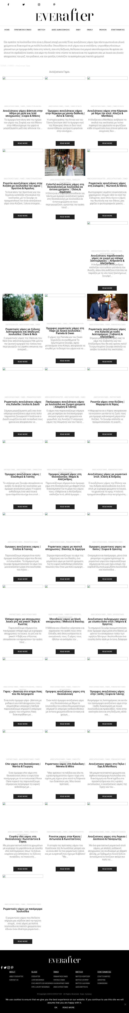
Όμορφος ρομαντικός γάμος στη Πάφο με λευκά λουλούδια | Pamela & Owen (65, 331)
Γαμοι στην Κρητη (76, 832)
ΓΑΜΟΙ (11, 66)
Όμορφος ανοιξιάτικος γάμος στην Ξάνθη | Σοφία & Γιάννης (107, 692)
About (12, 972)
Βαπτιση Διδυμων (83, 983)
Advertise (101, 980)
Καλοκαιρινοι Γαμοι (61, 983)
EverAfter (35, 976)
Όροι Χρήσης (86, 994)
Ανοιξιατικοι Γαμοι (11, 106)
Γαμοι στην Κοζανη (34, 179)
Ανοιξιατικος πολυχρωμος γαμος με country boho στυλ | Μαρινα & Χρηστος (107, 622)
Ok (55, 1007)
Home (3, 66)
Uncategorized (12, 325)
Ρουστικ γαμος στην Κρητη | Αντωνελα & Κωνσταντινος (65, 838)
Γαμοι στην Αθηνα (33, 106)
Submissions (102, 983)
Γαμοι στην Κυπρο (76, 324)
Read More (23, 143)
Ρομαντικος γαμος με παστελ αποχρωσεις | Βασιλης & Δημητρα (65, 548)
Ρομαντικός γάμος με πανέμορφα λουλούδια (22, 910)
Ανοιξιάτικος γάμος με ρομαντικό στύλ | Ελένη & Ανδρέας (107, 475)
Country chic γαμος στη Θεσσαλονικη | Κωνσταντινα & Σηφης (22, 839)
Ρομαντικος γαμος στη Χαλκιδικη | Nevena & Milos (65, 765)
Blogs (34, 972)
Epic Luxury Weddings (40, 987)
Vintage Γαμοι (116, 251)
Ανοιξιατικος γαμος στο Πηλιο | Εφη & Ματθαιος (107, 765)
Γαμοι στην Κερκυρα (72, 614)
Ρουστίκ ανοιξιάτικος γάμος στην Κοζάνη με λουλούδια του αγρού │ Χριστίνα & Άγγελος (23, 186)
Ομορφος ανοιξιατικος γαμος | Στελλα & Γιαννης (23, 548)
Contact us (13, 980)
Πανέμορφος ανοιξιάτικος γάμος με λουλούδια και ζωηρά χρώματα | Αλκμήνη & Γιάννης (65, 404)
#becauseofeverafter (96, 179)
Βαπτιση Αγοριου (82, 980)
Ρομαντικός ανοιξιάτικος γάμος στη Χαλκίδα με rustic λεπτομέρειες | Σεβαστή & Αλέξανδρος (107, 333)
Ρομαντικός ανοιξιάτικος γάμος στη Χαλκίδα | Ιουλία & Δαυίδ (22, 403)
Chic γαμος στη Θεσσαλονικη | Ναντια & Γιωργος (22, 765)
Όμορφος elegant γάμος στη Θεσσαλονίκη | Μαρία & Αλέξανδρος (65, 477)
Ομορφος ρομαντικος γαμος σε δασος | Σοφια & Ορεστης (107, 548)
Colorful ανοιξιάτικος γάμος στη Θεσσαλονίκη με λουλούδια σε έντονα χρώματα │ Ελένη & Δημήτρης (65, 188)
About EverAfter (16, 976)
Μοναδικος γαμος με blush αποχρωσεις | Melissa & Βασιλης (65, 620)
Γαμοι (56, 972)
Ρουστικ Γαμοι (115, 397)
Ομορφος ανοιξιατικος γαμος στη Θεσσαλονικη (65, 692)
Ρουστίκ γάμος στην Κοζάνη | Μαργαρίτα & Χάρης (107, 403)
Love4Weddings (37, 980)
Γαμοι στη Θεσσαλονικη (72, 470)
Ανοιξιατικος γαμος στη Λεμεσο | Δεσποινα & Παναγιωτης (107, 838)
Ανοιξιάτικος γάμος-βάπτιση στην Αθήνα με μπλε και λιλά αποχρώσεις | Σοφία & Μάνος (23, 113)
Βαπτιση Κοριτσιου (83, 976)
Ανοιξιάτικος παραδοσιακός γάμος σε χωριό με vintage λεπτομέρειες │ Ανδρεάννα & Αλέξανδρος (107, 259)
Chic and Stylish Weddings (42, 983)
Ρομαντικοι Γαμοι (118, 325)
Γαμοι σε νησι (76, 106)
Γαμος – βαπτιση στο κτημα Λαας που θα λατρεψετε (22, 692)
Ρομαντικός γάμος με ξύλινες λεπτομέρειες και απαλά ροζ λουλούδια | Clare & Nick (23, 332)
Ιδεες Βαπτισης (82, 987)
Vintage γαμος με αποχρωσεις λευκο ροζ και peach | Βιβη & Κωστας (22, 622)
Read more (69, 1007)
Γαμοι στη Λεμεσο (118, 832)
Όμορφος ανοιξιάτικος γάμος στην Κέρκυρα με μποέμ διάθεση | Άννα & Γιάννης (65, 113)
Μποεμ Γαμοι (118, 614)
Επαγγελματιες (104, 972)
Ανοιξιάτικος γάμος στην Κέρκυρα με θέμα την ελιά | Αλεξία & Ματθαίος (107, 113)
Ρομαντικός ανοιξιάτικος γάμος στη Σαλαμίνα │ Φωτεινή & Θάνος (107, 184)
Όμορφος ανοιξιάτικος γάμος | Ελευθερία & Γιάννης (23, 475)
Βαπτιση (79, 972)
